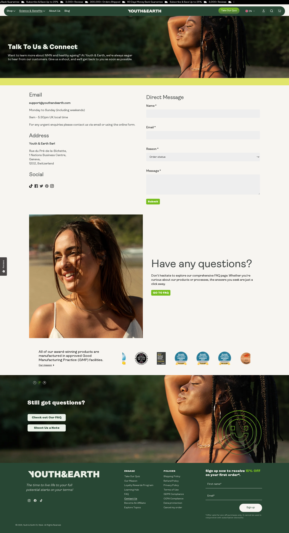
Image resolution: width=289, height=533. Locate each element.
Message (153, 170)
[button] (11, 11)
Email (151, 127)
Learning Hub (131, 489)
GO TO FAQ (161, 292)
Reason (152, 149)
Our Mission (130, 481)
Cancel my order (173, 507)
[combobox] (250, 11)
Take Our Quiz (132, 476)
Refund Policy (171, 481)
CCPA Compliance (173, 498)
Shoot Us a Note (47, 427)
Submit (153, 201)
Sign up (251, 507)
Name (151, 105)
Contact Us (130, 498)
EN (250, 11)
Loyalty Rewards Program (138, 485)
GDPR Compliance (174, 494)
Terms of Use (171, 489)
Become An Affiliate (135, 503)
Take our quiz (229, 10)
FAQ (126, 494)
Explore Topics (132, 507)
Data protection (173, 503)
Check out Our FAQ (47, 417)
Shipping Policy (172, 476)
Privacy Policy (171, 485)
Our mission (45, 365)
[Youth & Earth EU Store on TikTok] (31, 187)
